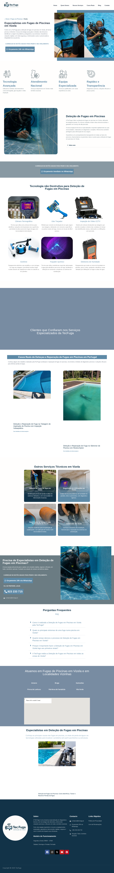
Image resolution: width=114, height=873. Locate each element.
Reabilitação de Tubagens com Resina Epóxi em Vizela (40, 523)
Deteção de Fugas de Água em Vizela (40, 489)
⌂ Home (6, 19)
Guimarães (80, 683)
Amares (34, 683)
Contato (107, 5)
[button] (88, 145)
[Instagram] (52, 852)
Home (55, 5)
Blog (99, 5)
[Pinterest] (67, 852)
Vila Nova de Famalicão (57, 689)
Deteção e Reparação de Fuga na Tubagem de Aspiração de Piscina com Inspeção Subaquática (32, 426)
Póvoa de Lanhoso (34, 689)
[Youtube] (62, 852)
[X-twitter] (57, 852)
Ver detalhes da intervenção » (21, 431)
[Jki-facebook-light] (108, 868)
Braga (57, 683)
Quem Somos (65, 5)
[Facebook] (47, 852)
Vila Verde (80, 689)
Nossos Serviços (78, 5)
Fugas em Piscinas (16, 19)
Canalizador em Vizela (74, 524)
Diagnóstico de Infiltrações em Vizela (74, 489)
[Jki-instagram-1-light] (104, 868)
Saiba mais (72, 145)
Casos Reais (90, 5)
